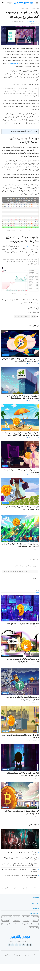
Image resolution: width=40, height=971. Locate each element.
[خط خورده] (11, 571)
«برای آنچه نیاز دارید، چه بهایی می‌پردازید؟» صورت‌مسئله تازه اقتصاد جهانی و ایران (21, 876)
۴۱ (26, 664)
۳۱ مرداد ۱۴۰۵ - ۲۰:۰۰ (33, 664)
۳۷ (26, 438)
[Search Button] (3, 3)
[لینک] (22, 571)
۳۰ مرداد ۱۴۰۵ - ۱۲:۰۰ (33, 740)
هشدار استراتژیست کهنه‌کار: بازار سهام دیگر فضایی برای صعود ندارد (21, 471)
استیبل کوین (16, 920)
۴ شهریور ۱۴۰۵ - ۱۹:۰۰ (33, 438)
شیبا (3, 924)
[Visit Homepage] (23, 3)
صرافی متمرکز (5, 731)
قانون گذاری (35, 916)
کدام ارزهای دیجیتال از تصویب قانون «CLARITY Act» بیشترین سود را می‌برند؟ (21, 812)
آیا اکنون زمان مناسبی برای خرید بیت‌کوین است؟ (22, 623)
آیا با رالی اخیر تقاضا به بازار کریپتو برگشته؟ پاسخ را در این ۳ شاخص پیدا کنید (21, 508)
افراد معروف (16, 916)
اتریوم (33, 316)
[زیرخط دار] (9, 571)
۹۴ (27, 626)
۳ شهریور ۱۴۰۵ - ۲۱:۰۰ (33, 512)
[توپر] (4, 571)
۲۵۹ (26, 847)
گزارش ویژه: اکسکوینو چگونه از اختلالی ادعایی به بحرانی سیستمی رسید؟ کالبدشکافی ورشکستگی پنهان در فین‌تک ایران (19, 865)
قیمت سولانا (25, 246)
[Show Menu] (37, 3)
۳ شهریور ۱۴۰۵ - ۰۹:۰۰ (33, 549)
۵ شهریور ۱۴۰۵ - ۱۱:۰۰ (33, 400)
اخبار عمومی (5, 392)
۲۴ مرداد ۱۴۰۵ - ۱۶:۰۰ (33, 816)
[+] (27, 571)
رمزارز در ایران (5, 920)
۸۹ (26, 778)
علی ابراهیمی (30, 21)
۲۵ (26, 475)
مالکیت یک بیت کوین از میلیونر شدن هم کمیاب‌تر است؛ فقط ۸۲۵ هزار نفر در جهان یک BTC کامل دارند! (20, 433)
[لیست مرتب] (13, 571)
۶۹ (26, 512)
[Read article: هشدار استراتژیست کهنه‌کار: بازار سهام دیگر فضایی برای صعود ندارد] (20, 454)
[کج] (6, 571)
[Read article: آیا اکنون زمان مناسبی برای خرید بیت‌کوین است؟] (20, 608)
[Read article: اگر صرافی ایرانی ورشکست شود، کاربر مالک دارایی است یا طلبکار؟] (20, 719)
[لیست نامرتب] (15, 571)
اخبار (29, 8)
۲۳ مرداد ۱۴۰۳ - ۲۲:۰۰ (17, 21)
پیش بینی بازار (18, 316)
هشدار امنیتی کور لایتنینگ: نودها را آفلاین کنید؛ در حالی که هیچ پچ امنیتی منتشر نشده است (20, 359)
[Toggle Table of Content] (34, 131)
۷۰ (26, 549)
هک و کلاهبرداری (34, 927)
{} (24, 571)
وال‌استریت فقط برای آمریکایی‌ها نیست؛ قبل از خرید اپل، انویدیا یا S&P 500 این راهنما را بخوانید (21, 844)
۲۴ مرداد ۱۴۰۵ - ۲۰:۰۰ (33, 778)
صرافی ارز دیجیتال (6, 916)
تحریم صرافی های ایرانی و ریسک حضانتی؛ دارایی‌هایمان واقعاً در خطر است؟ (20, 859)
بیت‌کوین (26, 920)
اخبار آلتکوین (24, 8)
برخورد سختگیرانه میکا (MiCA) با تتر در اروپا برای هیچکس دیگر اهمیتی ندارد (23, 698)
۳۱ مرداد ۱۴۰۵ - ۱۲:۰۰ (33, 702)
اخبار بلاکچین (5, 355)
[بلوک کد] (20, 571)
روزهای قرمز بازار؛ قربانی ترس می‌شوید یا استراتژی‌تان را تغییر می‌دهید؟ (21, 853)
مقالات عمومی (6, 620)
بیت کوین (26, 316)
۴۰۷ (26, 816)
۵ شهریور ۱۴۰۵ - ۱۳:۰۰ (33, 363)
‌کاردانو (8, 924)
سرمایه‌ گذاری (26, 916)
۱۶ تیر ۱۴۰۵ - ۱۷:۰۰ (32, 847)
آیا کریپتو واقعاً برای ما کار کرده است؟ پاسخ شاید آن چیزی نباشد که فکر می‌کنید (22, 774)
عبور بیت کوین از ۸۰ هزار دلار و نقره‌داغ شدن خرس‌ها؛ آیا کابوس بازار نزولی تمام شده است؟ (20, 545)
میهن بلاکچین (35, 8)
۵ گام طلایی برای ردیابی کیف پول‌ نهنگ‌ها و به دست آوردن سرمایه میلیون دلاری (19, 870)
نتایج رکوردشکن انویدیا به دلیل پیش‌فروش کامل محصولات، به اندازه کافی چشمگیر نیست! (23, 396)
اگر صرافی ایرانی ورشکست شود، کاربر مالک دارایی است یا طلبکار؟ (20, 736)
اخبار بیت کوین (6, 429)
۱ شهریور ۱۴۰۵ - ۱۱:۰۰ (34, 626)
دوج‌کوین (35, 920)
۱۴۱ (26, 740)
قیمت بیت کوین (13, 63)
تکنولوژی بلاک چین (23, 924)
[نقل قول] (18, 571)
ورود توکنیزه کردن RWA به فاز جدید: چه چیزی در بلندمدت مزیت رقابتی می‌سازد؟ (23, 660)
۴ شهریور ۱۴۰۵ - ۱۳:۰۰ (33, 475)
